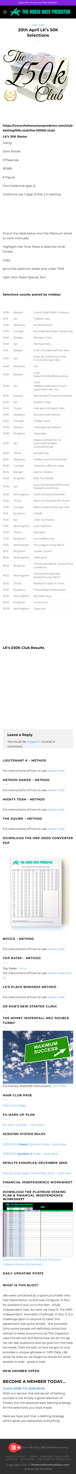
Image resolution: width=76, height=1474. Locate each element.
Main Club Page (14, 1105)
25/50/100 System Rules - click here (34, 1144)
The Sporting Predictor (54, 1459)
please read (55, 770)
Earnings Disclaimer (54, 1456)
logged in (34, 741)
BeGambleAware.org (54, 1447)
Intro (23, 968)
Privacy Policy (16, 1456)
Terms (33, 1456)
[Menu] (5, 11)
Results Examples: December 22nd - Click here (37, 1173)
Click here (59, 1086)
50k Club (38, 25)
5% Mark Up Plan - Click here (23, 1125)
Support (12, 1459)
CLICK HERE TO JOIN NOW (24, 1388)
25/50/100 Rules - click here (30, 1154)
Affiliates (27, 1459)
